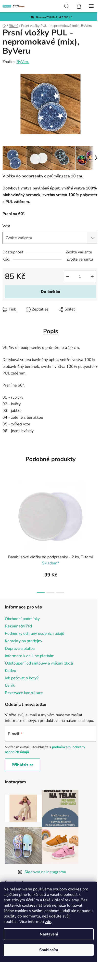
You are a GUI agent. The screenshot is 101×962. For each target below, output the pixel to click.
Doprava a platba (20, 648)
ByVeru (22, 61)
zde (48, 921)
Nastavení (49, 934)
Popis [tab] (50, 331)
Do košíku (50, 292)
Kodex (10, 670)
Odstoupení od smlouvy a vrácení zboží (39, 663)
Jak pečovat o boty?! (22, 678)
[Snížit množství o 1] (67, 276)
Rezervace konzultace (24, 693)
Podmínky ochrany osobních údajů (34, 633)
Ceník (10, 685)
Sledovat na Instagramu (45, 872)
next (96, 505)
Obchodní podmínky (22, 618)
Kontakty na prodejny (23, 641)
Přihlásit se (23, 765)
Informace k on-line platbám (29, 656)
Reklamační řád (18, 626)
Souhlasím (48, 950)
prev (5, 505)
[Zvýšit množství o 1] (92, 276)
